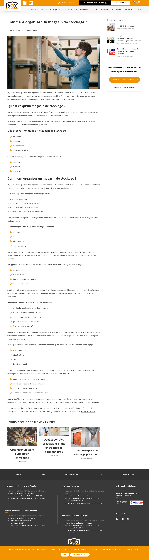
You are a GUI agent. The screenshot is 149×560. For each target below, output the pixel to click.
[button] (95, 2)
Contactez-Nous (128, 475)
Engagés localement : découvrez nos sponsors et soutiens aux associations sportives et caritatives (129, 38)
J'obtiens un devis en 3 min (123, 80)
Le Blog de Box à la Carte (126, 486)
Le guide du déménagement (126, 26)
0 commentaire (129, 29)
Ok (64, 555)
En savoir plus (80, 555)
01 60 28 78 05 (12, 528)
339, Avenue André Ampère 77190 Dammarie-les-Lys (26, 516)
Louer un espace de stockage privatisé (85, 452)
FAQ (101, 475)
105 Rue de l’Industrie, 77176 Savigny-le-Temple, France (27, 491)
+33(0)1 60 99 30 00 (67, 3)
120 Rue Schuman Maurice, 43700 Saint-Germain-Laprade (84, 520)
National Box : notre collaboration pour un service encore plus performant (128, 51)
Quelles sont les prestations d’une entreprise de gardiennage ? (54, 446)
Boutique (18, 475)
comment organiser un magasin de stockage (69, 252)
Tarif (43, 475)
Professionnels (31, 30)
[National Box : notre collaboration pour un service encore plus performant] (111, 52)
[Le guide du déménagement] (111, 27)
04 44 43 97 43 (69, 506)
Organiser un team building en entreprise (22, 454)
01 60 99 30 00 (12, 501)
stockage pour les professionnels (33, 336)
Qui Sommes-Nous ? (72, 475)
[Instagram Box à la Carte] (128, 520)
